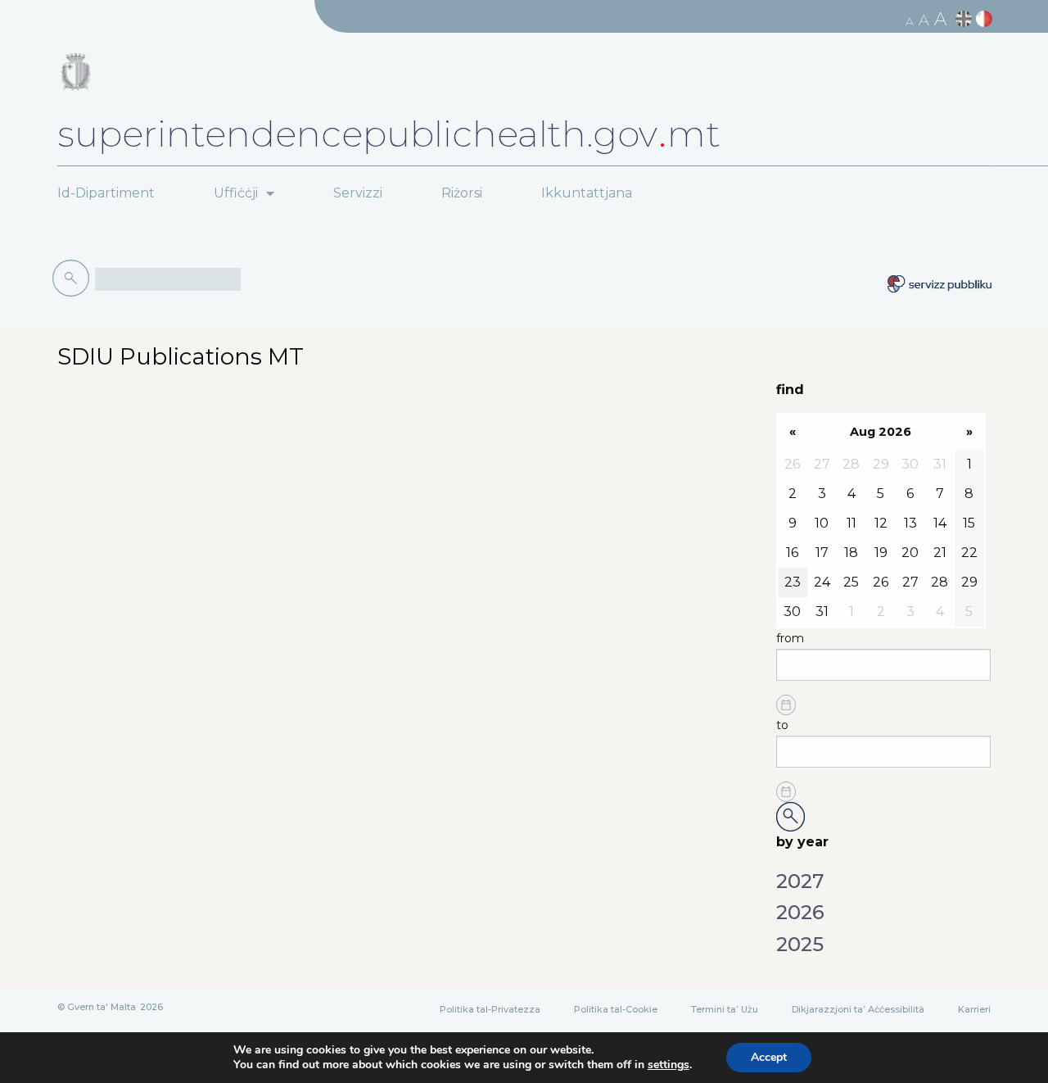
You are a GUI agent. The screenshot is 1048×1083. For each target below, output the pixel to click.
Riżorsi (461, 193)
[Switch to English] (965, 19)
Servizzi (357, 193)
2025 (800, 944)
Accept (769, 1057)
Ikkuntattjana (586, 193)
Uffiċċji (236, 193)
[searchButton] (73, 278)
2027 (800, 881)
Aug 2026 (880, 431)
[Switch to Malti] (986, 19)
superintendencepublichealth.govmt (388, 133)
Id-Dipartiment (106, 193)
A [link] (910, 21)
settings (668, 1065)
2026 (800, 912)
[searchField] (168, 279)
